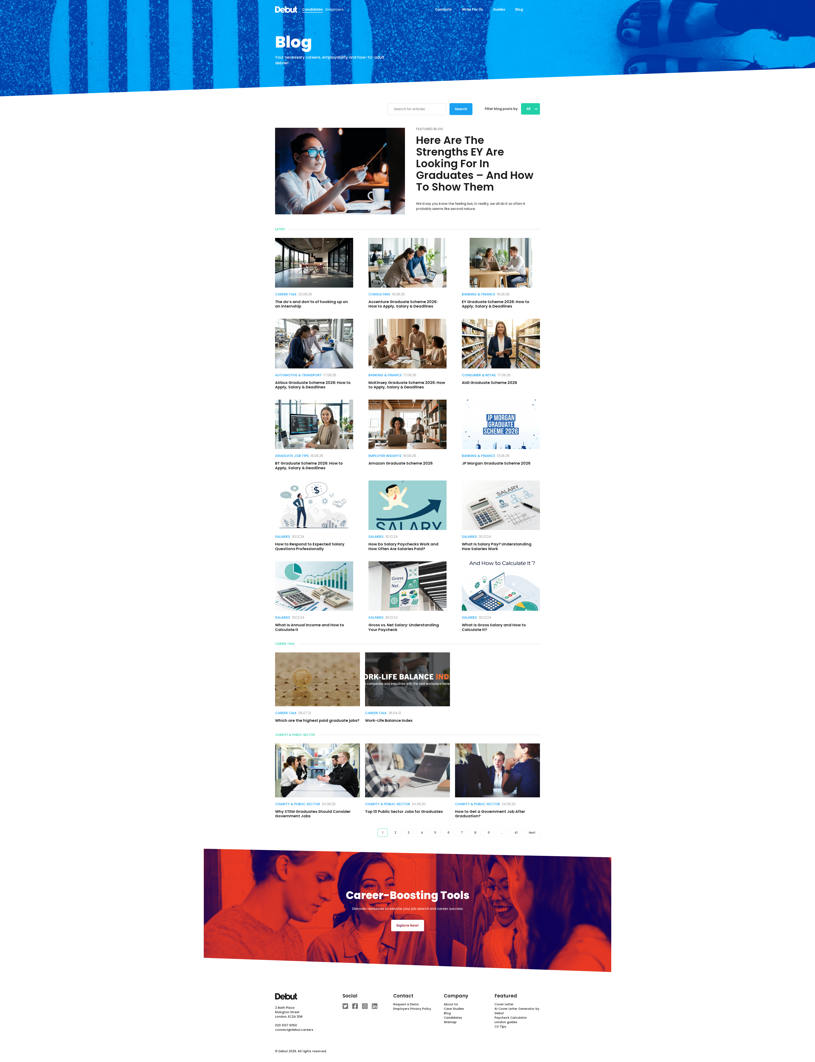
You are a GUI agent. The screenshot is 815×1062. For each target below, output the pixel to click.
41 (515, 832)
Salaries (282, 536)
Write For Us (472, 9)
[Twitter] (345, 1006)
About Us (451, 1004)
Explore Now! (407, 925)
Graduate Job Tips (292, 455)
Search (461, 109)
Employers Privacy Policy (412, 1009)
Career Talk (286, 294)
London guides (506, 1022)
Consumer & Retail (479, 375)
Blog (519, 9)
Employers (334, 9)
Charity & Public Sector (297, 804)
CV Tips (500, 1026)
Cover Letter (504, 1004)
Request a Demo (406, 1004)
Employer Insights (385, 455)
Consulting (379, 294)
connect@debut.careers (294, 1030)
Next (532, 832)
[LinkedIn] (374, 1006)
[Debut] (286, 9)
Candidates (453, 1018)
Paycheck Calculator (511, 1018)
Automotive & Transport (298, 375)
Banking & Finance (478, 294)
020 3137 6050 (286, 1025)
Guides (499, 9)
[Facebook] (355, 1006)
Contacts (443, 9)
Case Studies (454, 1009)
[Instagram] (365, 1006)
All (528, 108)
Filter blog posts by (501, 108)
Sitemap (450, 1022)
